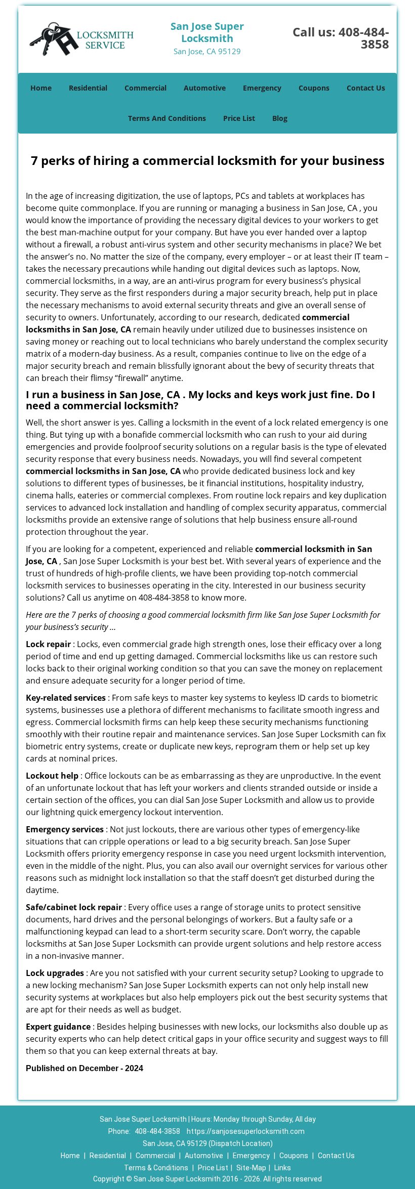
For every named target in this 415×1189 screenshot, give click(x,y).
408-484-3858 (364, 37)
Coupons (314, 88)
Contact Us (366, 88)
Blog (279, 118)
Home (41, 88)
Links (282, 1168)
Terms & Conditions (156, 1168)
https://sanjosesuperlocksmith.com (246, 1131)
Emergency (262, 88)
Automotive (205, 88)
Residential (88, 88)
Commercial (145, 88)
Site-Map (251, 1168)
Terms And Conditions (167, 118)
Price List (239, 118)
